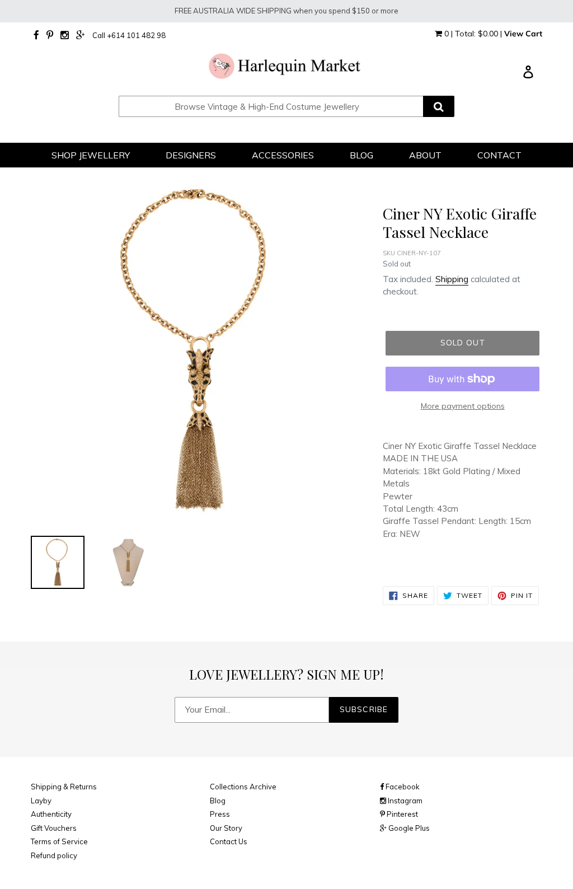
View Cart (523, 34)
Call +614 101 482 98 (129, 35)
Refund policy (54, 855)
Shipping (451, 279)
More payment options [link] (463, 406)
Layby (41, 800)
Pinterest (401, 814)
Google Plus (408, 828)
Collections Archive (243, 786)
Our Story (226, 828)
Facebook (402, 786)
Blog (218, 800)
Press (220, 814)
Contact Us (228, 841)
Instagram (404, 800)
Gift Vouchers (54, 828)
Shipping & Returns (64, 786)
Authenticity (51, 814)
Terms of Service (59, 841)
